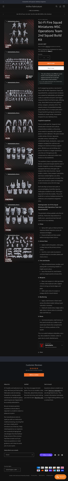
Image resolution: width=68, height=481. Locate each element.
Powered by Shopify (25, 475)
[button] (3, 6)
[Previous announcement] (3, 2)
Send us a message (54, 390)
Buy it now (51, 68)
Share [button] (41, 352)
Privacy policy (34, 475)
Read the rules (39, 397)
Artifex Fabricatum (17, 475)
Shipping (48, 46)
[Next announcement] (65, 2)
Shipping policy (49, 475)
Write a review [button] (34, 375)
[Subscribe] (32, 455)
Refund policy (42, 475)
